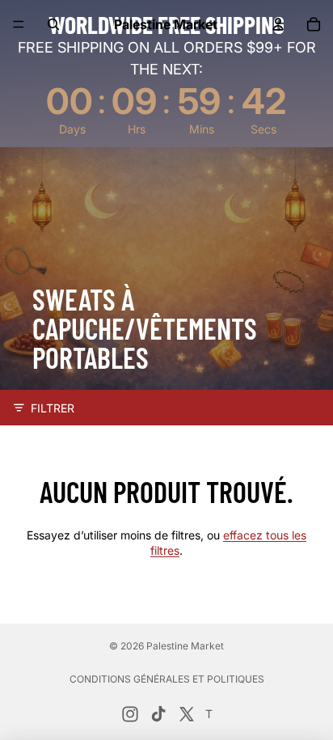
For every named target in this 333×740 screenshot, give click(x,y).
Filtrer (52, 408)
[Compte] (278, 24)
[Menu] (18, 24)
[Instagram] (130, 714)
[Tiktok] (158, 714)
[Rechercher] (53, 24)
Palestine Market (185, 646)
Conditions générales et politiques (167, 679)
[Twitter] (186, 714)
